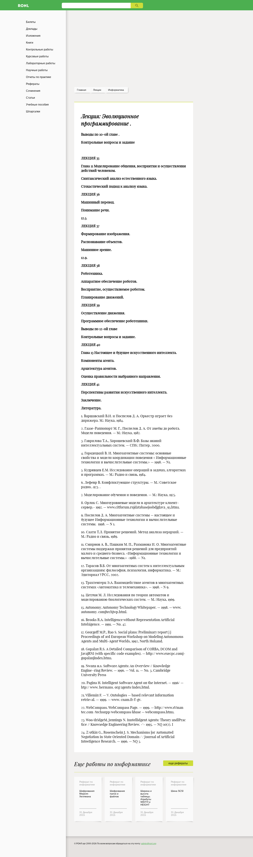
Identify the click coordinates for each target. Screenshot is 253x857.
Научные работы (37, 70)
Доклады (31, 28)
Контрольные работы (39, 49)
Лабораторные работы (40, 63)
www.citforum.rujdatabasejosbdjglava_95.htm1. (143, 507)
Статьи (30, 97)
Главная (81, 89)
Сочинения (33, 90)
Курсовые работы (37, 56)
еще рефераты (178, 763)
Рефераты (32, 83)
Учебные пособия (37, 104)
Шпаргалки (33, 111)
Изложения (33, 35)
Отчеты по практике (38, 77)
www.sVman (174, 707)
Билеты (31, 21)
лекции (97, 89)
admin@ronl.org (148, 843)
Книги (29, 42)
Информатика (116, 89)
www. (177, 607)
